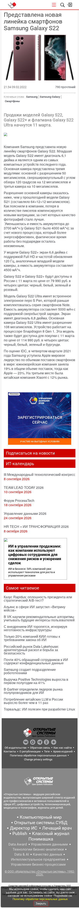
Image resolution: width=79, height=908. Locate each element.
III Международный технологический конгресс (39, 474)
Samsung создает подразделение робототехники (30, 671)
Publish (19, 833)
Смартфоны (12, 101)
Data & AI (21, 854)
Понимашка (40, 839)
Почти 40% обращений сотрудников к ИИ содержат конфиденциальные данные (36, 661)
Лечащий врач (57, 828)
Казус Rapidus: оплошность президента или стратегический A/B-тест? (38, 598)
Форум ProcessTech (19, 500)
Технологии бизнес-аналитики (38, 849)
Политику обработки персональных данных (40, 899)
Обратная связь (40, 747)
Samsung (31, 96)
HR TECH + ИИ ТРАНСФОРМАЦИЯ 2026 (36, 526)
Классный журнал (50, 833)
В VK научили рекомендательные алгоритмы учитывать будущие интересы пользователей (39, 618)
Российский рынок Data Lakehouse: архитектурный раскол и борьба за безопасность (31, 650)
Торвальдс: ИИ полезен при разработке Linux (39, 709)
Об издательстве (16, 747)
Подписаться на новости (30, 453)
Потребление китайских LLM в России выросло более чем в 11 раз (33, 701)
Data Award (17, 844)
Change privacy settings (38, 759)
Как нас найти (63, 747)
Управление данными (49, 844)
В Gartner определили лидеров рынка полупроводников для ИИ (33, 691)
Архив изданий (63, 751)
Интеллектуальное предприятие (38, 859)
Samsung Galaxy (50, 96)
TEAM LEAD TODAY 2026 (24, 487)
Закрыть (41, 903)
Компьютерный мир (41, 817)
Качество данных (47, 854)
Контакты (10, 751)
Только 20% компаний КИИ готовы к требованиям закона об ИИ (32, 638)
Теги (47, 751)
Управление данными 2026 (25, 513)
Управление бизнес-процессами (38, 864)
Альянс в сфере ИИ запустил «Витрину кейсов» (34, 608)
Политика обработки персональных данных (38, 755)
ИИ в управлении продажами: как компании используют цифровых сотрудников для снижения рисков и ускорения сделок (34, 554)
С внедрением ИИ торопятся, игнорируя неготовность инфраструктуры (35, 628)
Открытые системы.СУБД (40, 822)
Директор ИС (23, 828)
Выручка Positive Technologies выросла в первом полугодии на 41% (36, 681)
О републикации (30, 751)
